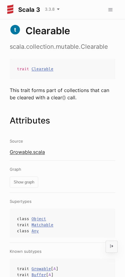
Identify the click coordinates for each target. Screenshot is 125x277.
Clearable (42, 68)
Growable (41, 268)
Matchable (42, 224)
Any (35, 230)
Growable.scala (27, 152)
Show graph (24, 182)
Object (39, 218)
